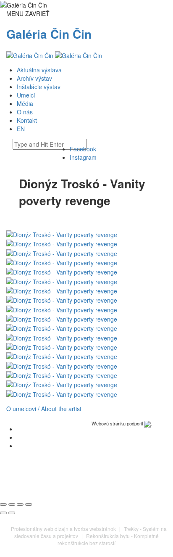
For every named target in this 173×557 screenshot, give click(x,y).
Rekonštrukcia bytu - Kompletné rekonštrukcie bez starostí (108, 539)
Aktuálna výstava (39, 70)
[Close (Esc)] (3, 504)
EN (21, 128)
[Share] (11, 504)
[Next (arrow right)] (11, 513)
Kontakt (27, 120)
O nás (25, 112)
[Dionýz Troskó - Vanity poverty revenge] (61, 234)
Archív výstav (34, 78)
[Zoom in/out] (28, 504)
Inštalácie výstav (38, 86)
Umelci (26, 95)
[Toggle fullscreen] (20, 504)
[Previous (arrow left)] (3, 513)
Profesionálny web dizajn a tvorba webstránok (63, 528)
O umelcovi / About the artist (43, 408)
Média (25, 103)
